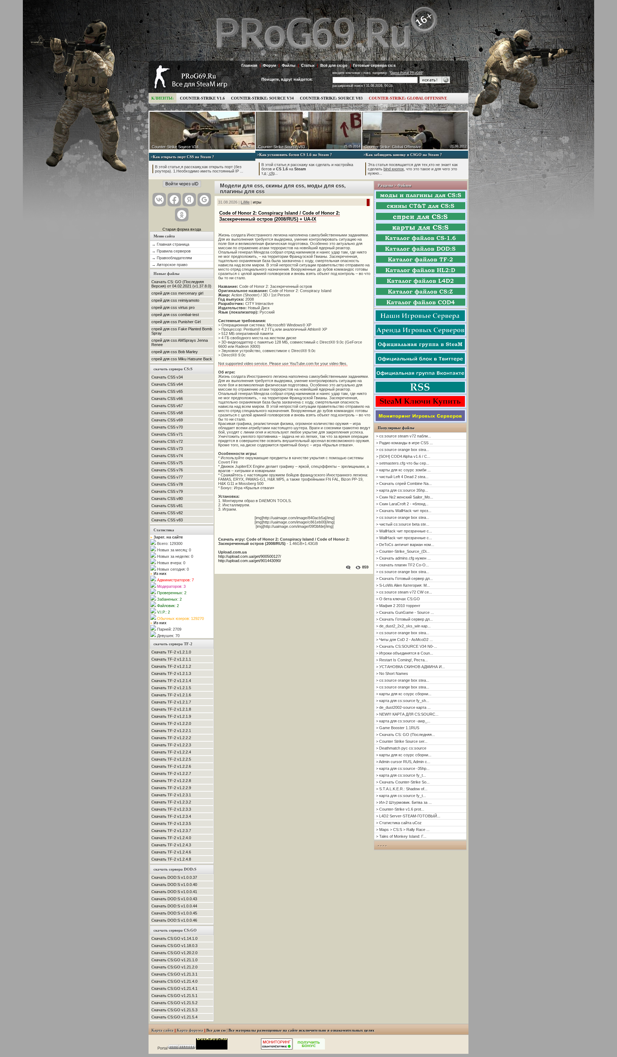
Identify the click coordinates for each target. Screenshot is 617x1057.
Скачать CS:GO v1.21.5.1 (174, 995)
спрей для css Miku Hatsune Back (181, 359)
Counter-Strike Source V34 (175, 147)
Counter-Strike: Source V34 (262, 98)
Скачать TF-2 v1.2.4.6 (171, 852)
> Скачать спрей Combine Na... (404, 483)
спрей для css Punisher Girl (176, 322)
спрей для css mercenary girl (177, 293)
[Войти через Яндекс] (189, 199)
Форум (269, 65)
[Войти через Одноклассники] (182, 214)
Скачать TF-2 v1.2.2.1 (171, 730)
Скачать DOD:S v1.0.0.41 (174, 892)
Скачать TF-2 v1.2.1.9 (171, 716)
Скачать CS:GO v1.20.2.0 (174, 953)
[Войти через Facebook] (174, 199)
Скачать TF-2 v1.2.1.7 (171, 702)
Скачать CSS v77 (167, 477)
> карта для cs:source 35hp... (402, 490)
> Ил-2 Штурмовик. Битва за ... (404, 802)
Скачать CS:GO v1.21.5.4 (174, 1017)
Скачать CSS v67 (167, 406)
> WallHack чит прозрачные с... (404, 531)
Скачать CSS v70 (167, 427)
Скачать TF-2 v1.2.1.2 (171, 666)
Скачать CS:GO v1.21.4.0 (174, 981)
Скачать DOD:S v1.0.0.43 (174, 899)
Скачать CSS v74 (167, 456)
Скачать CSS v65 (167, 391)
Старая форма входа (181, 229)
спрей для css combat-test (175, 314)
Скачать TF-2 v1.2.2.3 (171, 745)
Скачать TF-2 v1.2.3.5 (171, 823)
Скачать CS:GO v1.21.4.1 (174, 988)
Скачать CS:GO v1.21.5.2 (174, 1003)
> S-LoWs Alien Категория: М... (403, 585)
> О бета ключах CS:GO (398, 599)
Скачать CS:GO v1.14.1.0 (174, 938)
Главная (249, 65)
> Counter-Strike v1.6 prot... (400, 809)
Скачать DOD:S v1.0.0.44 (174, 906)
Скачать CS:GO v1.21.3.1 (174, 974)
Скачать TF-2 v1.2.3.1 (171, 795)
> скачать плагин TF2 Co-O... (402, 565)
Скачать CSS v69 (167, 420)
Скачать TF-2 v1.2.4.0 (171, 838)
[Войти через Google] (204, 199)
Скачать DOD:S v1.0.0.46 (174, 920)
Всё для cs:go (333, 65)
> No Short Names (392, 673)
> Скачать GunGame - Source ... (405, 612)
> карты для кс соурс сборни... (403, 694)
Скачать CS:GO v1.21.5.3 (174, 1010)
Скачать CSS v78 (167, 484)
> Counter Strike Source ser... (401, 741)
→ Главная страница (170, 244)
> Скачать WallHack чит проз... (403, 511)
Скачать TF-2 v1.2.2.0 (171, 723)
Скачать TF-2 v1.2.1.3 (171, 673)
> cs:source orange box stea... (402, 449)
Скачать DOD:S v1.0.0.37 (174, 877)
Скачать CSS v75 (167, 463)
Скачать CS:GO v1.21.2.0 (174, 967)
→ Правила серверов (171, 251)
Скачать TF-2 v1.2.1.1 (171, 659)
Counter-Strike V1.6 (202, 98)
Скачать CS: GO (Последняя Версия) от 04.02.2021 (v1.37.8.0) (181, 284)
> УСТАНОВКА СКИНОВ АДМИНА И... (410, 667)
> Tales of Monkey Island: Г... (401, 836)
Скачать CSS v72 (167, 441)
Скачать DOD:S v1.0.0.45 (174, 913)
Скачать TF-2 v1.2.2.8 (171, 780)
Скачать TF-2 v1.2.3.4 (171, 816)
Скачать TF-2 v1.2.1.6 (171, 695)
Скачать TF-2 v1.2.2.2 (171, 738)
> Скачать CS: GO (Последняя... (405, 734)
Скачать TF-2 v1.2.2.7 (171, 773)
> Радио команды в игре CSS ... (404, 443)
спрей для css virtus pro (173, 307)
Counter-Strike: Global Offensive (408, 98)
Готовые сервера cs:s (374, 65)
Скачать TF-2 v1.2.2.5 (171, 759)
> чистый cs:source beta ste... (402, 524)
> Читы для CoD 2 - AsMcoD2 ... (404, 639)
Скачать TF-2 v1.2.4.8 (171, 859)
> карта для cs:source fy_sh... (402, 700)
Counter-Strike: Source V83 (331, 98)
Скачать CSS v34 (167, 377)
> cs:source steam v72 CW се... (404, 592)
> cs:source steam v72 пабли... (403, 436)
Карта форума (190, 1030)
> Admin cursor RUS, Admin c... (403, 762)
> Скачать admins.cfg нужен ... (403, 558)
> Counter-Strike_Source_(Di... (403, 551)
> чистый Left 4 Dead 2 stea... (402, 477)
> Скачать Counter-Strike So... (403, 782)
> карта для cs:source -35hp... (403, 768)
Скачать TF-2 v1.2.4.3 (171, 845)
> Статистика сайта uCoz (399, 823)
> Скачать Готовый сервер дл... (404, 578)
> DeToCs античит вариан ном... (405, 544)
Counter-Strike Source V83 (281, 147)
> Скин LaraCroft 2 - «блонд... (402, 504)
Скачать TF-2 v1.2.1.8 (171, 709)
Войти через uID (182, 183)
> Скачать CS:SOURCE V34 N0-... (406, 646)
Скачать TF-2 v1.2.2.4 (171, 752)
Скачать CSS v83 (167, 520)
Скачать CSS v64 (167, 384)
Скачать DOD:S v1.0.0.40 (174, 884)
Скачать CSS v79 (167, 491)
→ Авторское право (169, 264)
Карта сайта (162, 1030)
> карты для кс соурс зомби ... (403, 470)
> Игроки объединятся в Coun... (404, 653)
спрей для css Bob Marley (174, 352)
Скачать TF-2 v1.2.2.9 (171, 788)
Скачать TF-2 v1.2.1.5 (171, 688)
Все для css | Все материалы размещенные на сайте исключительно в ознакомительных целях (290, 1030)
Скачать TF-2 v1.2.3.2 (171, 802)
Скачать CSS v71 (167, 434)
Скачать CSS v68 (167, 413)
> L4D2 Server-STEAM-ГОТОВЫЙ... (408, 816)
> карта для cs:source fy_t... (401, 775)
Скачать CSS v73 (167, 448)
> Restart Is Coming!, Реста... (402, 660)
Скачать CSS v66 (167, 398)
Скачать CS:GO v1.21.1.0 (174, 960)
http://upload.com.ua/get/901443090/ (249, 560)
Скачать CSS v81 (167, 506)
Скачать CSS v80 (167, 498)
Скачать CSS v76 (167, 470)
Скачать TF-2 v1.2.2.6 (171, 766)
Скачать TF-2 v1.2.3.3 (171, 809)
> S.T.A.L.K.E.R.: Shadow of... (401, 789)
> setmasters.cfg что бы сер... (402, 463)
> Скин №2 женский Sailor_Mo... (404, 497)
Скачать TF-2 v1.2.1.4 (171, 680)
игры (257, 202)
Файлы (288, 65)
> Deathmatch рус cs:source (401, 748)
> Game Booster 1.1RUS (397, 728)
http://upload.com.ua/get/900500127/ (249, 556)
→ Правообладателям (172, 258)
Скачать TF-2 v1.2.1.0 (171, 652)
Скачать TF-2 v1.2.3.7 (171, 830)
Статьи (308, 65)
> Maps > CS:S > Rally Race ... (403, 829)
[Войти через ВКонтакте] (159, 199)
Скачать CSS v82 (167, 513)
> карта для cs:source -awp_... (403, 721)
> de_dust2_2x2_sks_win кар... (403, 626)
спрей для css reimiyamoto (175, 300)
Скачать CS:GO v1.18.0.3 (174, 945)
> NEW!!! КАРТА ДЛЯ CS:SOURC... (407, 714)
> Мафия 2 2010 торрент (398, 605)
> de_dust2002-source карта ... (403, 707)
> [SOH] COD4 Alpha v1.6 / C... (403, 456)
